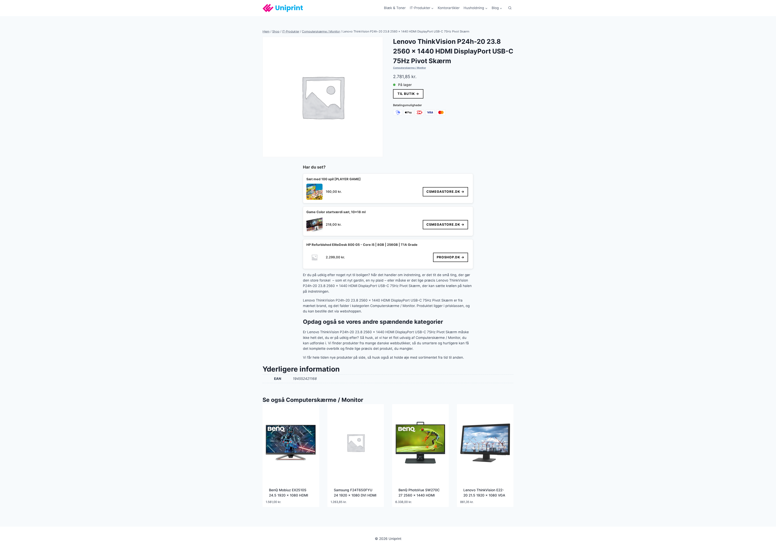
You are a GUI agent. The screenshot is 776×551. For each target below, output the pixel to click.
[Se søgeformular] (509, 8)
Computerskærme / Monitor (409, 67)
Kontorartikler (449, 8)
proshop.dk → (450, 257)
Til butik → (408, 94)
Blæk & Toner (395, 8)
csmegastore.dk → (445, 192)
